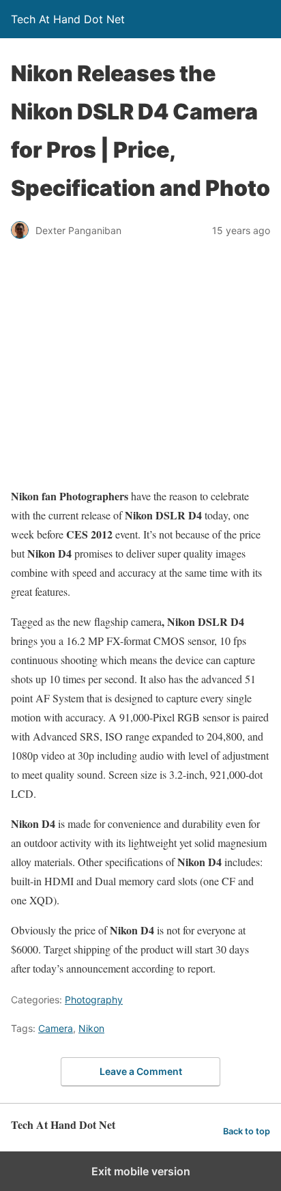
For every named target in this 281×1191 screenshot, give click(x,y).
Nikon (91, 1028)
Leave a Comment (141, 1071)
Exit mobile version (140, 1171)
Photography (94, 999)
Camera (55, 1028)
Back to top (246, 1131)
